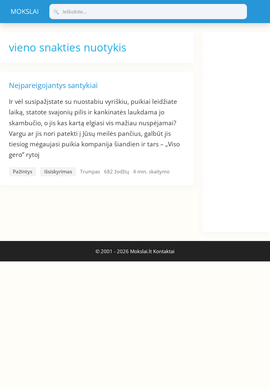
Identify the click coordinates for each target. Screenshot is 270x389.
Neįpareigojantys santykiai (53, 85)
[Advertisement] (236, 131)
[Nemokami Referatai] (24, 11)
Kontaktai (164, 251)
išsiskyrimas (58, 171)
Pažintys (22, 171)
